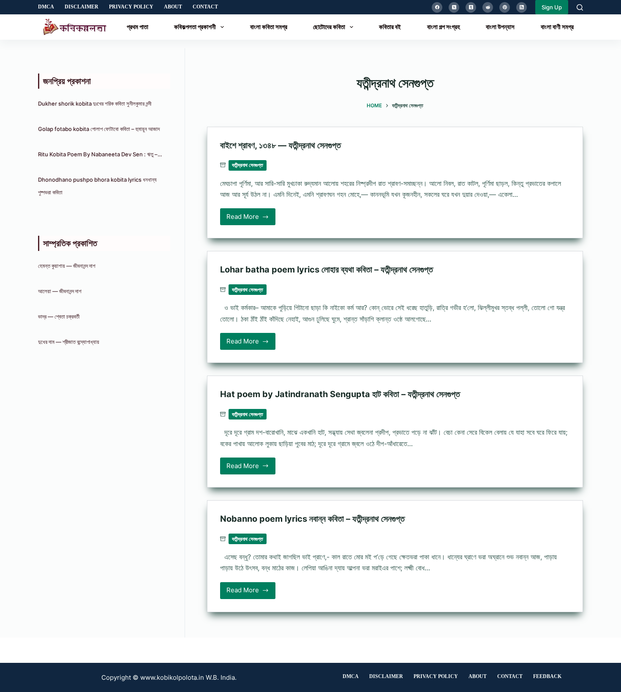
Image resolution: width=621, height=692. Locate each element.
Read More (246, 219)
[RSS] (521, 7)
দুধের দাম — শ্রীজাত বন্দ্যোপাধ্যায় (69, 341)
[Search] (580, 7)
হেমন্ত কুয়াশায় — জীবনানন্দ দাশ (66, 265)
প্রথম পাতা (137, 27)
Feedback (547, 676)
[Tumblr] (471, 7)
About (173, 7)
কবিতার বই (390, 27)
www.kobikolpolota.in (172, 677)
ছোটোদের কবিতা (329, 27)
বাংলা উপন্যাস (500, 27)
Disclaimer (81, 7)
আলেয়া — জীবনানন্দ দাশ (60, 291)
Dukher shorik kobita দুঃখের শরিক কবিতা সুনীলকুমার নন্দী (94, 103)
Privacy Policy (131, 7)
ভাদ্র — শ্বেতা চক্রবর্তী (59, 316)
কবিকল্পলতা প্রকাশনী (195, 27)
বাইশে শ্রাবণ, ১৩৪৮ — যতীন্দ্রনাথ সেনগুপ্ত (280, 145)
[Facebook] (437, 7)
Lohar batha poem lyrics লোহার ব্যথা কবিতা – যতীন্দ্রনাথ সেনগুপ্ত (326, 269)
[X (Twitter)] (454, 7)
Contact (205, 7)
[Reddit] (487, 7)
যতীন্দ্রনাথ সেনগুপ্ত (247, 165)
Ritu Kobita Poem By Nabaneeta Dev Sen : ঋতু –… (100, 154)
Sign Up (552, 7)
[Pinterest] (504, 7)
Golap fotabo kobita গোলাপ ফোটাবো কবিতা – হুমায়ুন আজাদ (99, 128)
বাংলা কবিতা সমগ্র (268, 27)
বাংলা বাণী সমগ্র (557, 27)
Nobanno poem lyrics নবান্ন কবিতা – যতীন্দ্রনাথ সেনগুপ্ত (312, 519)
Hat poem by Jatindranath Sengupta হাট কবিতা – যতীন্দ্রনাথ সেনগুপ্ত (340, 394)
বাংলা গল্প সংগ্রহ (443, 27)
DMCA (46, 7)
